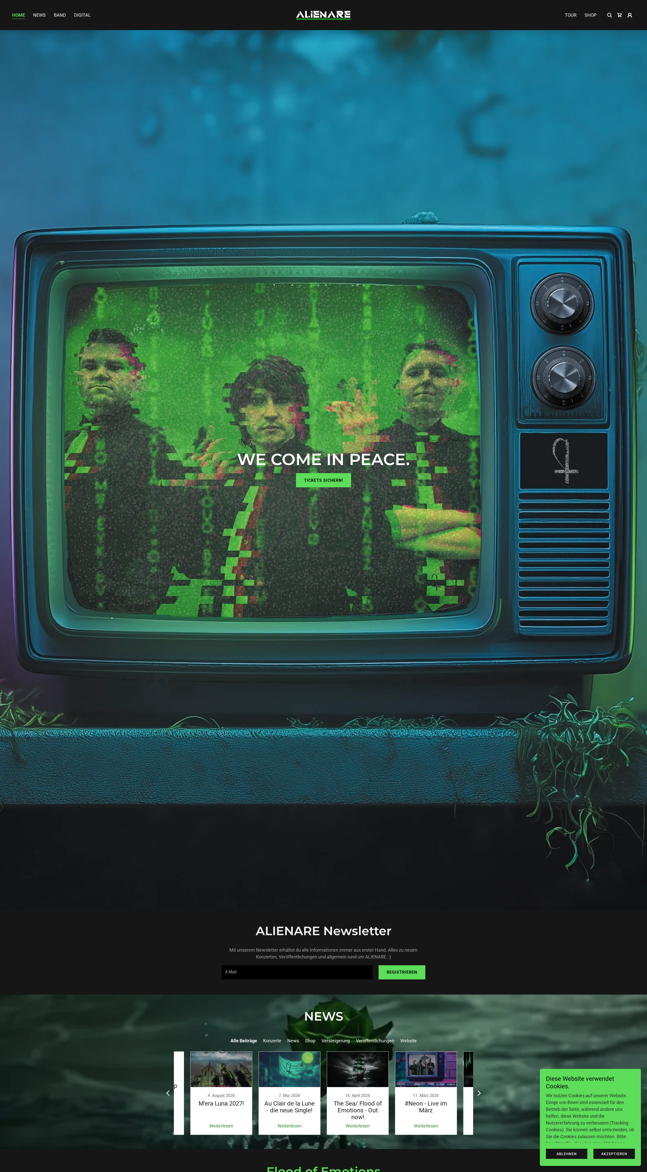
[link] (323, 14)
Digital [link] (82, 15)
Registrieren (402, 972)
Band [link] (60, 15)
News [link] (39, 15)
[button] (630, 15)
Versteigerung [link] (335, 1040)
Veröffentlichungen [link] (375, 1040)
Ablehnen (567, 1154)
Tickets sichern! (323, 480)
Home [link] (18, 15)
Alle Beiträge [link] (243, 1040)
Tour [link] (570, 15)
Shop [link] (590, 15)
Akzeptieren (614, 1154)
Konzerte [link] (272, 1040)
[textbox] (297, 972)
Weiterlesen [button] (221, 1126)
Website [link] (408, 1040)
